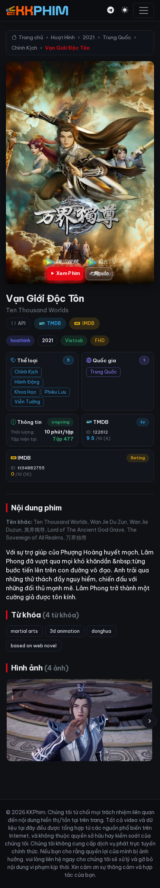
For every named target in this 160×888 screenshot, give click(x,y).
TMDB (54, 323)
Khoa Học (25, 392)
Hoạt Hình (63, 37)
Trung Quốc (117, 37)
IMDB (88, 323)
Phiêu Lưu (55, 392)
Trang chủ (31, 37)
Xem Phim (67, 273)
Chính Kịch (24, 47)
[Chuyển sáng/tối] (124, 10)
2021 (89, 37)
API (22, 323)
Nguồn (101, 273)
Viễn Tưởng (27, 401)
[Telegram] (110, 10)
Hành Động (27, 382)
